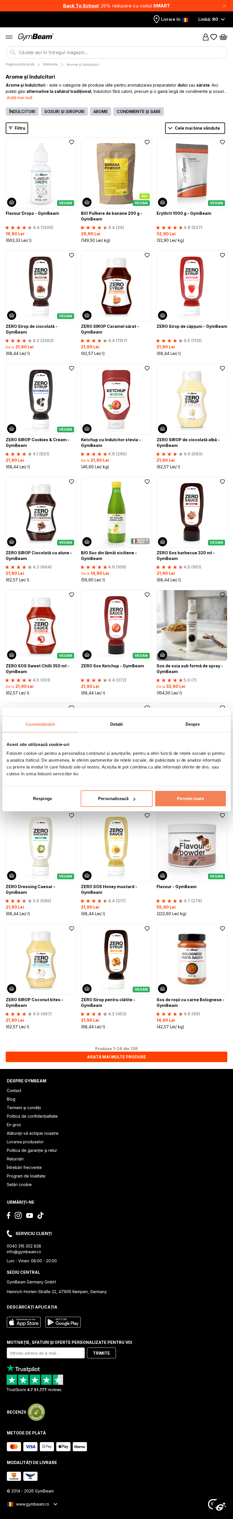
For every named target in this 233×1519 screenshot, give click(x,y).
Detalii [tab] (116, 723)
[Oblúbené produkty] (213, 37)
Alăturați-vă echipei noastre (33, 1133)
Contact (14, 1090)
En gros (14, 1124)
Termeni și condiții (24, 1107)
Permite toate (190, 798)
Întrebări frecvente (24, 1167)
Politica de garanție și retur (32, 1150)
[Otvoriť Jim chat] (220, 1506)
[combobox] (116, 52)
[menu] (9, 37)
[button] (116, 5)
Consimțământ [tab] (40, 723)
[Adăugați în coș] (11, 202)
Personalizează (113, 798)
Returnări (15, 1158)
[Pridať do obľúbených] (71, 142)
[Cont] (205, 37)
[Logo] (36, 37)
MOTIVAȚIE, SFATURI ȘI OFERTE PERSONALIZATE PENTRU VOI (69, 1342)
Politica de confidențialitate (32, 1116)
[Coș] (223, 37)
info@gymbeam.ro (24, 1251)
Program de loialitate (26, 1176)
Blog (11, 1099)
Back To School (80, 6)
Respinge (42, 798)
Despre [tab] (193, 723)
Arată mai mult (19, 97)
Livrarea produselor (25, 1141)
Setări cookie (19, 1184)
